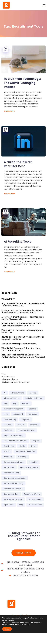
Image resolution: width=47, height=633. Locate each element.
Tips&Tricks (8, 504)
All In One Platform (12, 398)
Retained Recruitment (13, 499)
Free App (7, 425)
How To (7, 451)
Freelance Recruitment (13, 435)
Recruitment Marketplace (14, 478)
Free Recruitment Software (15, 441)
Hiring (33, 446)
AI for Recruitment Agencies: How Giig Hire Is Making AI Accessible (22, 318)
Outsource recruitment (14, 462)
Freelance (8, 430)
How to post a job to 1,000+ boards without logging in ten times (22, 338)
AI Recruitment (17, 393)
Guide (22, 446)
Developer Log (10, 419)
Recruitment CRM (11, 473)
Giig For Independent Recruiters (15, 382)
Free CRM (34, 425)
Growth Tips (9, 446)
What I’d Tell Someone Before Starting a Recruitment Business (20, 349)
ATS (5, 403)
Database (33, 414)
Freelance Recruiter (26, 430)
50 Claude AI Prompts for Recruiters (18, 344)
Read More (8, 111)
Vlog (21, 504)
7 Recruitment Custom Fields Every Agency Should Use (22, 331)
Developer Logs (8, 376)
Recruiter (33, 462)
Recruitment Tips (11, 494)
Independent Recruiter (25, 451)
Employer (26, 419)
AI (4, 393)
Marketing (22, 457)
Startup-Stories (34, 499)
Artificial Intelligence (33, 398)
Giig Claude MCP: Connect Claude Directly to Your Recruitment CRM (23, 304)
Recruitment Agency (29, 467)
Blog (3, 373)
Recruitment (9, 467)
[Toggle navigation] (44, 5)
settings (27, 624)
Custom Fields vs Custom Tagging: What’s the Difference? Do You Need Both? (22, 311)
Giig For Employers (9, 379)
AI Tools (33, 393)
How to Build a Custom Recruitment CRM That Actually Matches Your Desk (21, 325)
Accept (7, 629)
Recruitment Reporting (13, 483)
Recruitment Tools (32, 494)
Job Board (8, 457)
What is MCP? (8, 299)
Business (25, 403)
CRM (6, 414)
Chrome (32, 409)
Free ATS (20, 425)
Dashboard (18, 414)
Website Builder (35, 504)
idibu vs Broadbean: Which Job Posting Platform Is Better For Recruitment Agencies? (23, 356)
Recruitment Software (13, 489)
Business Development (13, 409)
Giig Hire (36, 441)
